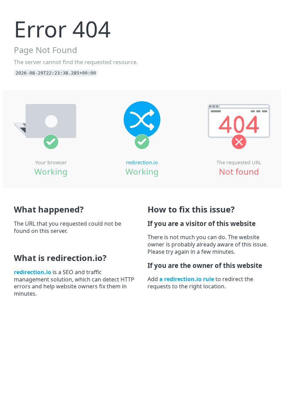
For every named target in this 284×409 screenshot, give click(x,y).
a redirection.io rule (186, 279)
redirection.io (142, 162)
